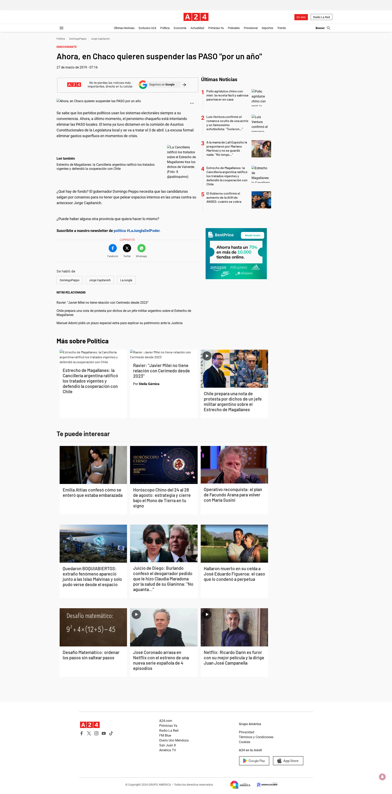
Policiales (234, 28)
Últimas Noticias (124, 28)
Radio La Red (321, 17)
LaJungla (126, 280)
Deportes (267, 28)
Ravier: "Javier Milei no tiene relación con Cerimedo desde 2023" (102, 303)
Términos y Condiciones (256, 737)
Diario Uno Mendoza (174, 740)
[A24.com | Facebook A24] (82, 733)
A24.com (165, 721)
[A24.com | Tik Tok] (111, 733)
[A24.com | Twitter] (89, 733)
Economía (180, 28)
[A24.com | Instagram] (96, 733)
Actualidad (197, 28)
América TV (167, 750)
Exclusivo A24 (147, 28)
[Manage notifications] (382, 777)
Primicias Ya (216, 28)
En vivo (301, 17)
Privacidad (246, 732)
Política (165, 28)
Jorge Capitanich (100, 38)
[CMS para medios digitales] (264, 785)
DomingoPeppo (78, 38)
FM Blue (165, 735)
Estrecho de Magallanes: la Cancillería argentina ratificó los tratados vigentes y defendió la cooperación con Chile (106, 167)
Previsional (251, 28)
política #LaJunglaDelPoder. (137, 230)
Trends (281, 28)
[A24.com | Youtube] (104, 733)
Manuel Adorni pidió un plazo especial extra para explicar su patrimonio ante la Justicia (120, 323)
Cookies (244, 742)
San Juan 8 (167, 745)
